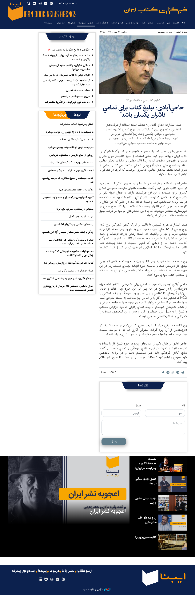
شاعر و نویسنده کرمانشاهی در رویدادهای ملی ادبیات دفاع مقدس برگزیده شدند (71, 242)
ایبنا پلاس (60, 23)
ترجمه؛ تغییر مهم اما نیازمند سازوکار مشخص (71, 170)
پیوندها (42, 571)
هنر (168, 23)
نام (183, 405)
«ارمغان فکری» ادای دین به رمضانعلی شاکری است (68, 278)
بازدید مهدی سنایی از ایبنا (146, 500)
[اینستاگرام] (51, 579)
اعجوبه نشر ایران (108, 511)
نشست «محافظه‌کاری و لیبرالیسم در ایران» (145, 463)
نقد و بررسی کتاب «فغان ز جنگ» (76, 139)
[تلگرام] (57, 579)
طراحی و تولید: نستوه (93, 589)
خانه (183, 23)
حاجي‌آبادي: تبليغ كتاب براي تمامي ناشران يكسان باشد (143, 111)
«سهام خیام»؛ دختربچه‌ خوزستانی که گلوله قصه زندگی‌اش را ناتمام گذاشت (70, 253)
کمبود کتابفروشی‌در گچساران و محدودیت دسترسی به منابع (68, 199)
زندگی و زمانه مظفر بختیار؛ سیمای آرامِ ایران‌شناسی (68, 232)
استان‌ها (71, 23)
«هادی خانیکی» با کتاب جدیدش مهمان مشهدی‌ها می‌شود (69, 67)
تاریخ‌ (150, 23)
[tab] (77, 115)
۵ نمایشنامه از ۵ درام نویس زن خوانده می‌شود (69, 132)
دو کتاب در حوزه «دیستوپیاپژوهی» (76, 190)
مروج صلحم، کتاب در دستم (75, 96)
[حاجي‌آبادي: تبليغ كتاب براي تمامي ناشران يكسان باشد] (143, 64)
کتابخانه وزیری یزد (146, 537)
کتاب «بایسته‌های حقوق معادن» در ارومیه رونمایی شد (68, 180)
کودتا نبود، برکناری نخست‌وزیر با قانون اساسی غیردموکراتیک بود (66, 83)
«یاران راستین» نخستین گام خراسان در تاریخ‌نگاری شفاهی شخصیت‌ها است (68, 288)
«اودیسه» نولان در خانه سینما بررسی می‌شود (71, 147)
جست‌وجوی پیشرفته (23, 571)
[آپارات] (63, 579)
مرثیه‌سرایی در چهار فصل (81, 216)
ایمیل (138, 405)
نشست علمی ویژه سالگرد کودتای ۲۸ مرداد (72, 163)
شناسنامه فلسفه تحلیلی (78, 90)
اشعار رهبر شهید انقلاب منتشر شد (77, 124)
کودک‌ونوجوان (132, 23)
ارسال (114, 441)
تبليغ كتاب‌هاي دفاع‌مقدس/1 (143, 100)
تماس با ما (68, 571)
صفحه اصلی (181, 32)
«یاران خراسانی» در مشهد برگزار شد (76, 271)
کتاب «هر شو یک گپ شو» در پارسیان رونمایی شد (69, 263)
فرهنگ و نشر (102, 23)
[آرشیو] (40, 579)
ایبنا (155, 10)
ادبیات (176, 23)
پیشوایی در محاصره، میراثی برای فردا (75, 209)
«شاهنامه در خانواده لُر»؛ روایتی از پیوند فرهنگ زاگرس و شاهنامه (66, 57)
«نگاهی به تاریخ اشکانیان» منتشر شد (71, 50)
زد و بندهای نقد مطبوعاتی (147, 520)
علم (143, 23)
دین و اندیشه (117, 23)
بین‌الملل (160, 23)
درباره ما (54, 571)
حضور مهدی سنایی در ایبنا (146, 481)
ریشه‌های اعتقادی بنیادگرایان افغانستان (74, 224)
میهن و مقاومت (85, 23)
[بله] (46, 579)
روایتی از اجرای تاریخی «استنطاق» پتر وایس (71, 155)
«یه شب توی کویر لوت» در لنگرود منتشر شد (67, 102)
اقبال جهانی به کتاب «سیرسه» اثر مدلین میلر (67, 75)
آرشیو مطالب (85, 571)
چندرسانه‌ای (48, 23)
